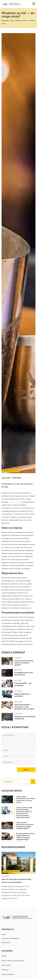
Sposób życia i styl (11, 471)
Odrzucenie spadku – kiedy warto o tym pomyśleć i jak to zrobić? (24, 707)
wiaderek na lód (15, 502)
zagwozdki (6, 478)
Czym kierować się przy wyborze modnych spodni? (23, 663)
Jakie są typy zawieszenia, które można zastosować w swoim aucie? (25, 799)
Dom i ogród (6, 965)
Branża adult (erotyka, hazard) (13, 961)
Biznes (4, 956)
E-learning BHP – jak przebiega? (22, 684)
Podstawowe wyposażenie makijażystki (24, 717)
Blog (4, 934)
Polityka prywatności (10, 938)
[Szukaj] (33, 781)
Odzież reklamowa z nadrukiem (22, 695)
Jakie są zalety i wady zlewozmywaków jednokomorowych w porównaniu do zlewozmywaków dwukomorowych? (24, 812)
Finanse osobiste (8, 974)
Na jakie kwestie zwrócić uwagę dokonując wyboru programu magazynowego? (25, 836)
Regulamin (6, 942)
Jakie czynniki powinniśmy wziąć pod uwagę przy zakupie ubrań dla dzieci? (24, 825)
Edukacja (5, 970)
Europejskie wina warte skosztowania (23, 673)
